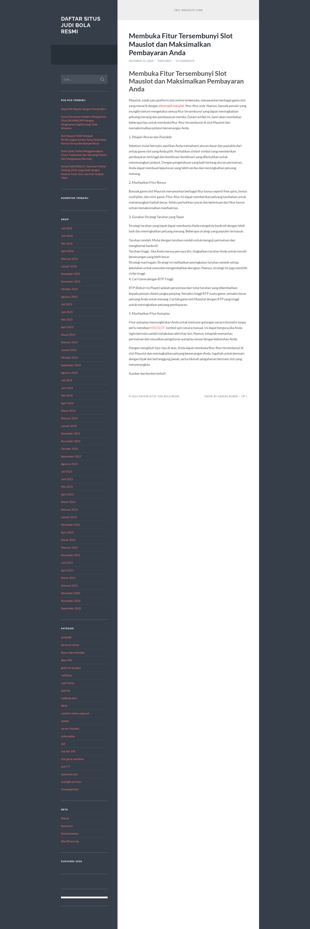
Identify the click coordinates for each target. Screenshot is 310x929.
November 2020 (70, 600)
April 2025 (67, 327)
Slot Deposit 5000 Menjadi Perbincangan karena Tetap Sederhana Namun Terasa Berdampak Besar (83, 139)
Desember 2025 (70, 273)
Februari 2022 (69, 547)
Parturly (165, 60)
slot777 (65, 766)
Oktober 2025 (69, 289)
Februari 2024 (69, 418)
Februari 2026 (69, 258)
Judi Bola (66, 675)
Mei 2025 (67, 319)
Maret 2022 (68, 539)
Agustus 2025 (69, 296)
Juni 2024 (67, 388)
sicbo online (68, 736)
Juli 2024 (66, 380)
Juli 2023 (66, 471)
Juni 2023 (67, 479)
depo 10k (66, 660)
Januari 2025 (69, 350)
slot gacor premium (72, 759)
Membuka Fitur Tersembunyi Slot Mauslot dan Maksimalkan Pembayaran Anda (181, 44)
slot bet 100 (68, 751)
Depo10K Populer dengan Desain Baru (83, 109)
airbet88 (66, 637)
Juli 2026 (66, 228)
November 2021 (70, 555)
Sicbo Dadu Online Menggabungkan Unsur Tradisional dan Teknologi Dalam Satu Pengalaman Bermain (84, 154)
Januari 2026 (69, 266)
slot (63, 743)
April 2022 (67, 532)
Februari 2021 (69, 585)
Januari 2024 (69, 426)
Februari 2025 (69, 342)
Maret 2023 (68, 501)
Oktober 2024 (69, 357)
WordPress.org (70, 841)
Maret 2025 (68, 334)
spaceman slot (69, 774)
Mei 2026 (67, 243)
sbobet (65, 721)
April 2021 (67, 570)
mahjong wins (69, 698)
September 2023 (71, 456)
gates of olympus (71, 667)
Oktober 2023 (69, 448)
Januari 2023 (69, 517)
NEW (64, 705)
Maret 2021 (68, 577)
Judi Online (67, 683)
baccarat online (70, 644)
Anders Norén (228, 396)
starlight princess (71, 781)
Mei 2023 (67, 486)
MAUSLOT (157, 328)
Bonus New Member (73, 652)
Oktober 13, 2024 (141, 60)
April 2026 (67, 251)
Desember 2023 (70, 433)
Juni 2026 (67, 235)
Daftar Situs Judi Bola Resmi (80, 25)
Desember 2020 (70, 593)
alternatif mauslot (171, 106)
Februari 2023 (69, 509)
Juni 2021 (67, 562)
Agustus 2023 (69, 463)
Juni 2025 (67, 312)
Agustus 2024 (69, 372)
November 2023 (70, 441)
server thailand (70, 728)
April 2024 (67, 403)
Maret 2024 (68, 410)
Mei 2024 (67, 395)
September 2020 (71, 608)
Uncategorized (69, 789)
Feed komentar (70, 833)
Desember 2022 (70, 524)
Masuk (65, 818)
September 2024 (71, 365)
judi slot (65, 690)
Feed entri (67, 826)
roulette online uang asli (75, 713)
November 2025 (70, 281)
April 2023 (67, 494)
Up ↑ (245, 396)
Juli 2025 (66, 304)
